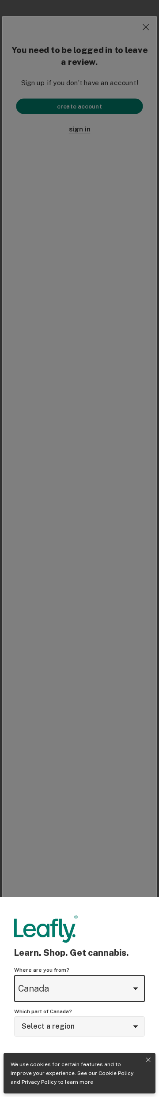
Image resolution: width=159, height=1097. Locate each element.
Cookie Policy (115, 1073)
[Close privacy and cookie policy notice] (148, 1059)
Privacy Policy (39, 1082)
